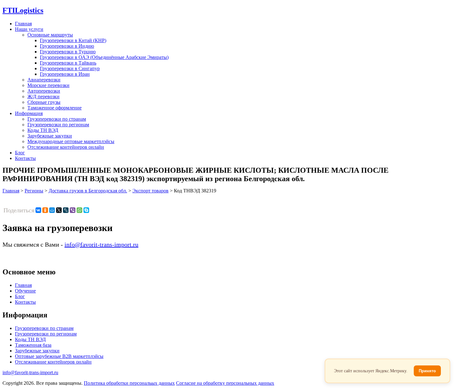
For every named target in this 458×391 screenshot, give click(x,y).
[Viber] (72, 210)
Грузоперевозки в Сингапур (70, 68)
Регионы (34, 190)
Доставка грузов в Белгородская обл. (88, 190)
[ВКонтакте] (38, 210)
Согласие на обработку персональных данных (225, 383)
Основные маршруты (50, 34)
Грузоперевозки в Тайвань (68, 62)
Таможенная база (33, 345)
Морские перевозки (48, 85)
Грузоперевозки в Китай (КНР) (73, 40)
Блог (20, 152)
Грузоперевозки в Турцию (68, 51)
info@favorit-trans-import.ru (101, 244)
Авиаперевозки (43, 79)
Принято (427, 371)
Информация (29, 113)
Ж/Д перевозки (43, 96)
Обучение (25, 290)
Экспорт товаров (150, 190)
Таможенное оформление (54, 107)
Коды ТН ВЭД (42, 130)
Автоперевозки (43, 91)
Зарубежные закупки (49, 135)
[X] (59, 210)
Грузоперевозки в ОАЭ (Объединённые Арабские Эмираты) (104, 57)
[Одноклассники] (45, 210)
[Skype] (86, 210)
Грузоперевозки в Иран (65, 74)
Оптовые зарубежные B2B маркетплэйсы (59, 356)
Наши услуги (29, 29)
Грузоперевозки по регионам (58, 124)
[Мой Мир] (52, 210)
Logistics (22, 10)
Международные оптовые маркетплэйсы (70, 141)
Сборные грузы (43, 102)
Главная (23, 23)
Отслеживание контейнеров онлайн (65, 147)
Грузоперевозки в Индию (67, 46)
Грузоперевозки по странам (56, 119)
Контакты (25, 158)
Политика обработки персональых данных (129, 383)
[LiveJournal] (66, 210)
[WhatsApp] (79, 210)
